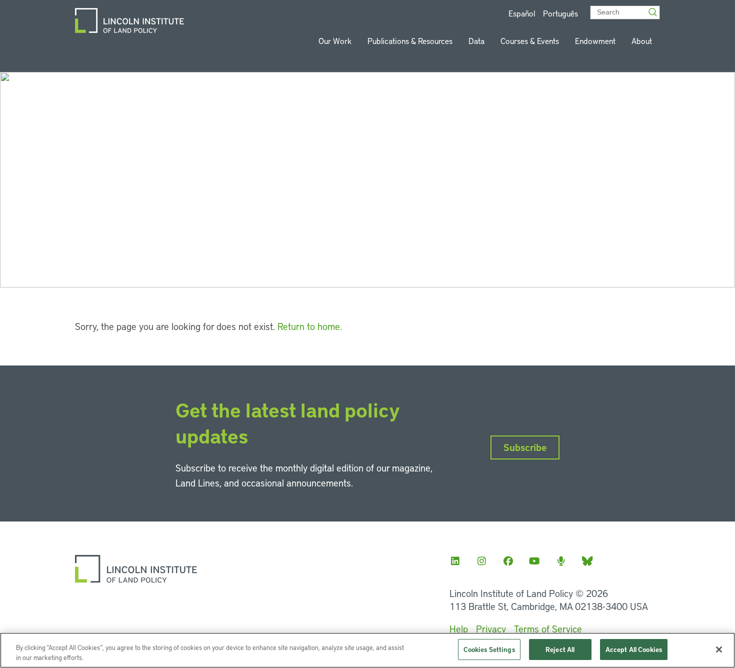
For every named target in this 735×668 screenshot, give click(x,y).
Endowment (595, 41)
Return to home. (310, 326)
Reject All (560, 649)
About (642, 41)
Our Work (335, 41)
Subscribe (525, 447)
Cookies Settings (489, 649)
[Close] (719, 649)
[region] (367, 650)
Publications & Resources (410, 41)
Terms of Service (548, 628)
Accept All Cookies (634, 649)
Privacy (491, 628)
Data (476, 41)
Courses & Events (529, 41)
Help (459, 628)
